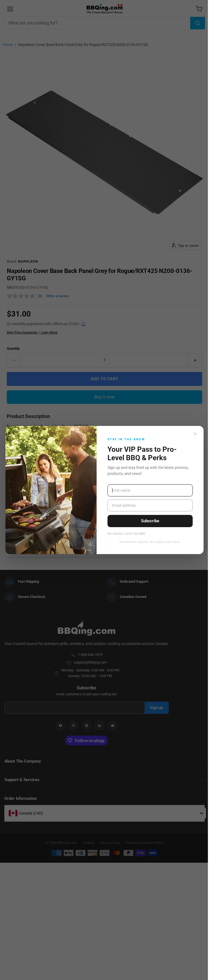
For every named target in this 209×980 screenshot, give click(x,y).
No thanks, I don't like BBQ (126, 534)
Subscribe (150, 520)
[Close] (195, 434)
